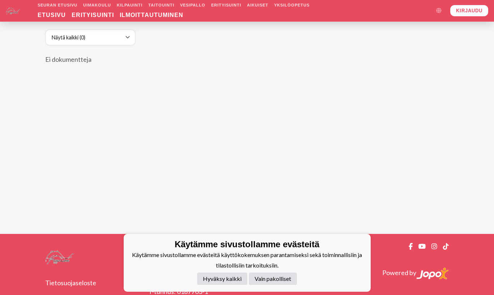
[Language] (438, 11)
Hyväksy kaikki (222, 278)
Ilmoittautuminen (151, 15)
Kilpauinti (129, 5)
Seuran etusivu (57, 5)
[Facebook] (408, 246)
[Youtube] (419, 246)
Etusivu (52, 15)
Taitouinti (161, 5)
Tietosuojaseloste (70, 283)
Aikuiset (257, 5)
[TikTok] (443, 246)
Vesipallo (192, 5)
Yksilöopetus (292, 5)
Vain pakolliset (273, 278)
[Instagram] (431, 246)
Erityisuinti (226, 5)
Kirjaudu (469, 10)
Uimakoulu (97, 5)
